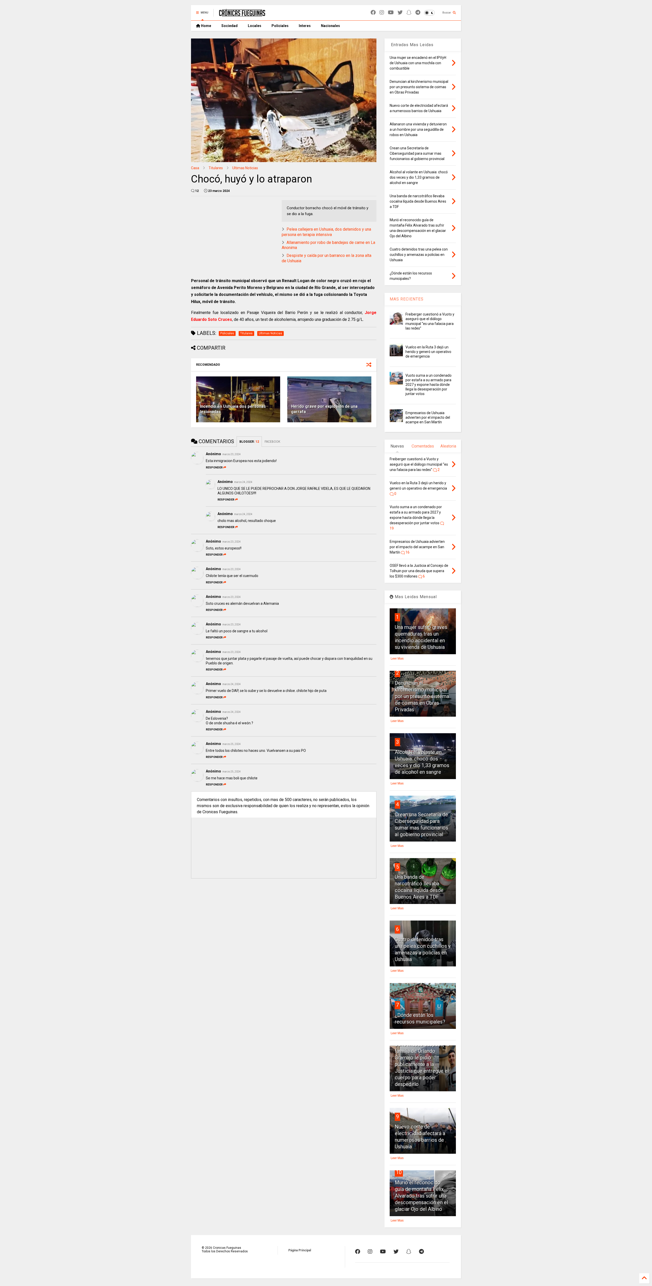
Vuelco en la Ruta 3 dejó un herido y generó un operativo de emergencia (428, 351)
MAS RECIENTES (407, 299)
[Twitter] (400, 13)
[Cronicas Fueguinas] (242, 14)
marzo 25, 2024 (231, 744)
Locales (254, 26)
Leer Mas (397, 658)
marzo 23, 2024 (231, 454)
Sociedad (229, 26)
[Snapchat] (409, 13)
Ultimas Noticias (245, 168)
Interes (305, 26)
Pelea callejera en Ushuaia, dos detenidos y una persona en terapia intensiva (326, 232)
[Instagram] (381, 13)
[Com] (421, 1252)
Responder (214, 467)
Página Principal (299, 1250)
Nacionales (330, 26)
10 (399, 1172)
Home (205, 26)
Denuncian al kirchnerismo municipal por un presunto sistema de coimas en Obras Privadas (422, 696)
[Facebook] (373, 13)
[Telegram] (417, 13)
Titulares (216, 168)
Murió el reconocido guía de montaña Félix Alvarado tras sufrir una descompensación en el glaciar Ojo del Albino (421, 1195)
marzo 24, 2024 (243, 482)
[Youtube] (391, 13)
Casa (195, 168)
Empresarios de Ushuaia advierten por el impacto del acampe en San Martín (427, 417)
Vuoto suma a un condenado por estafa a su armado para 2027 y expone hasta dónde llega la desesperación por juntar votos (428, 384)
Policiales (280, 26)
